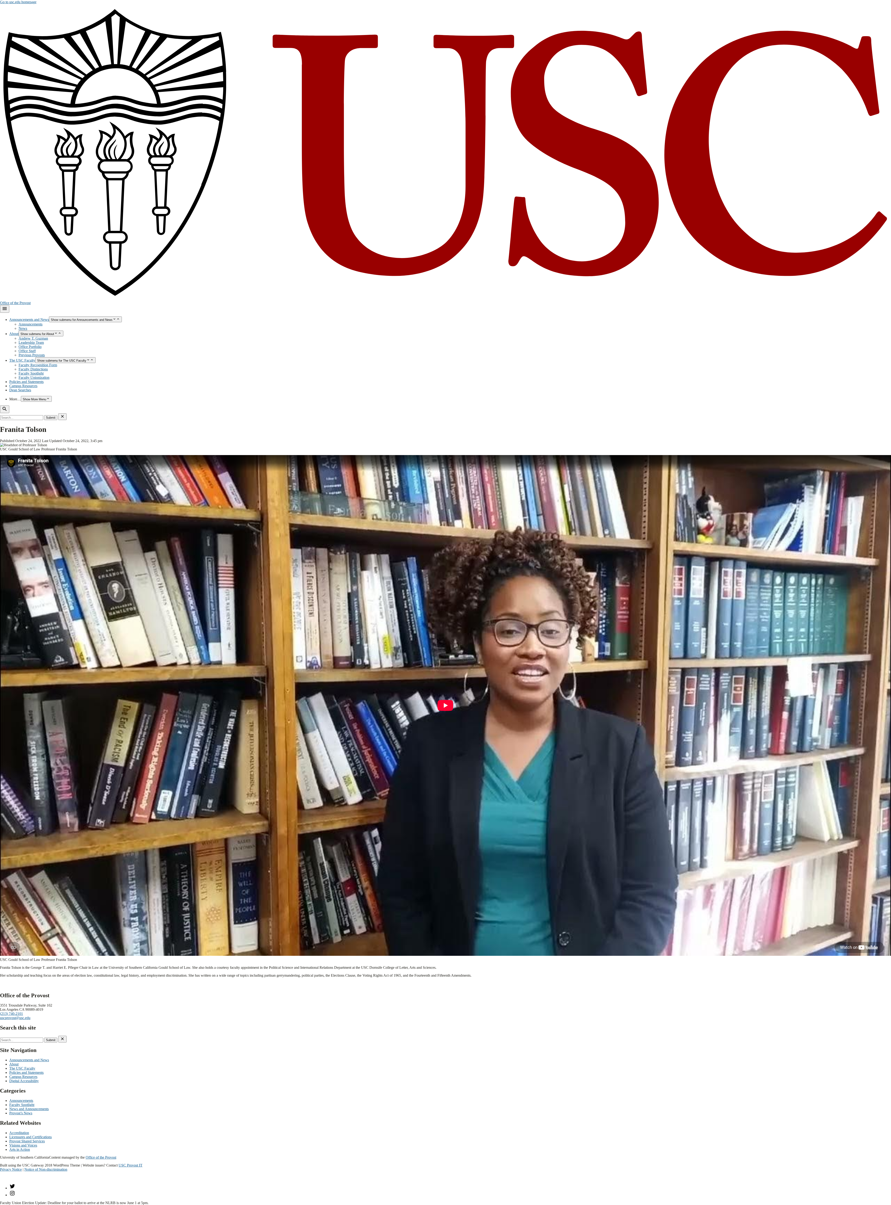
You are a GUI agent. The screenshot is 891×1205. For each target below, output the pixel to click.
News (23, 328)
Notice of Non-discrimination (45, 1169)
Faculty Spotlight (31, 373)
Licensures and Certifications (30, 1137)
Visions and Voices (23, 1145)
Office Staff (27, 351)
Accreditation (19, 1133)
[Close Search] (62, 416)
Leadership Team (31, 342)
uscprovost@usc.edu (15, 1018)
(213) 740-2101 (11, 1014)
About (14, 334)
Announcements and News (29, 320)
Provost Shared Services (27, 1141)
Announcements (30, 324)
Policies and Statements (26, 382)
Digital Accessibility (24, 1081)
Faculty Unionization (34, 377)
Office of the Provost (15, 303)
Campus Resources (23, 386)
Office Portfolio (30, 347)
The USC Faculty (22, 360)
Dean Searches (20, 390)
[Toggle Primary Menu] (4, 309)
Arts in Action (19, 1149)
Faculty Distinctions (33, 369)
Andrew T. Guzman (33, 338)
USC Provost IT (130, 1165)
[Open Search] (4, 409)
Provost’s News (20, 1113)
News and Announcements (29, 1109)
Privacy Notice (11, 1169)
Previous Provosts (32, 355)
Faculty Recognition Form (38, 365)
